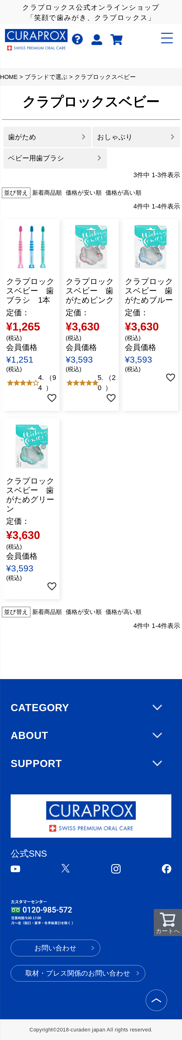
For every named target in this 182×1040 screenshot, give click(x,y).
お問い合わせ (55, 948)
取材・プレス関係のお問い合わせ (77, 973)
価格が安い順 (84, 193)
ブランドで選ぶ (46, 77)
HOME (9, 77)
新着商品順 (47, 193)
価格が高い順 (123, 193)
